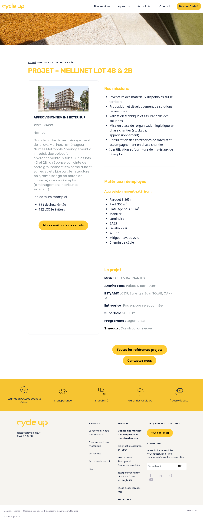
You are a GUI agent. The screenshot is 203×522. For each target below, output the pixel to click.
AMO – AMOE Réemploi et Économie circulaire (129, 461)
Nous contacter (160, 432)
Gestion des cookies (33, 511)
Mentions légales (12, 511)
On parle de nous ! (99, 461)
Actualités (144, 6)
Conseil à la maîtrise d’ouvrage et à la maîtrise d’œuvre (130, 434)
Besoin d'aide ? (189, 6)
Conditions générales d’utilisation (62, 511)
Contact (164, 6)
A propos (124, 6)
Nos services (102, 6)
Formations (124, 499)
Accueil (32, 62)
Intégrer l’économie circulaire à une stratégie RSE (129, 476)
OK (180, 466)
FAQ (91, 468)
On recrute (95, 453)
